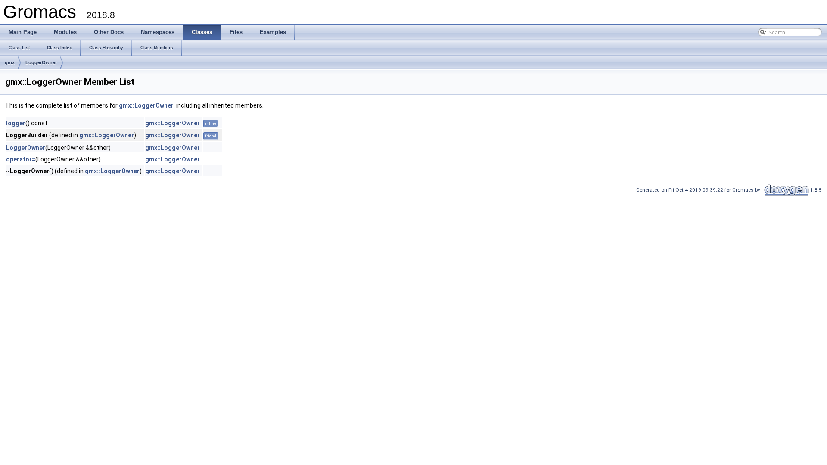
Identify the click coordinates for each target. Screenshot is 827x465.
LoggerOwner (41, 62)
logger (15, 123)
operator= (20, 159)
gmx (10, 62)
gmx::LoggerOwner (146, 105)
